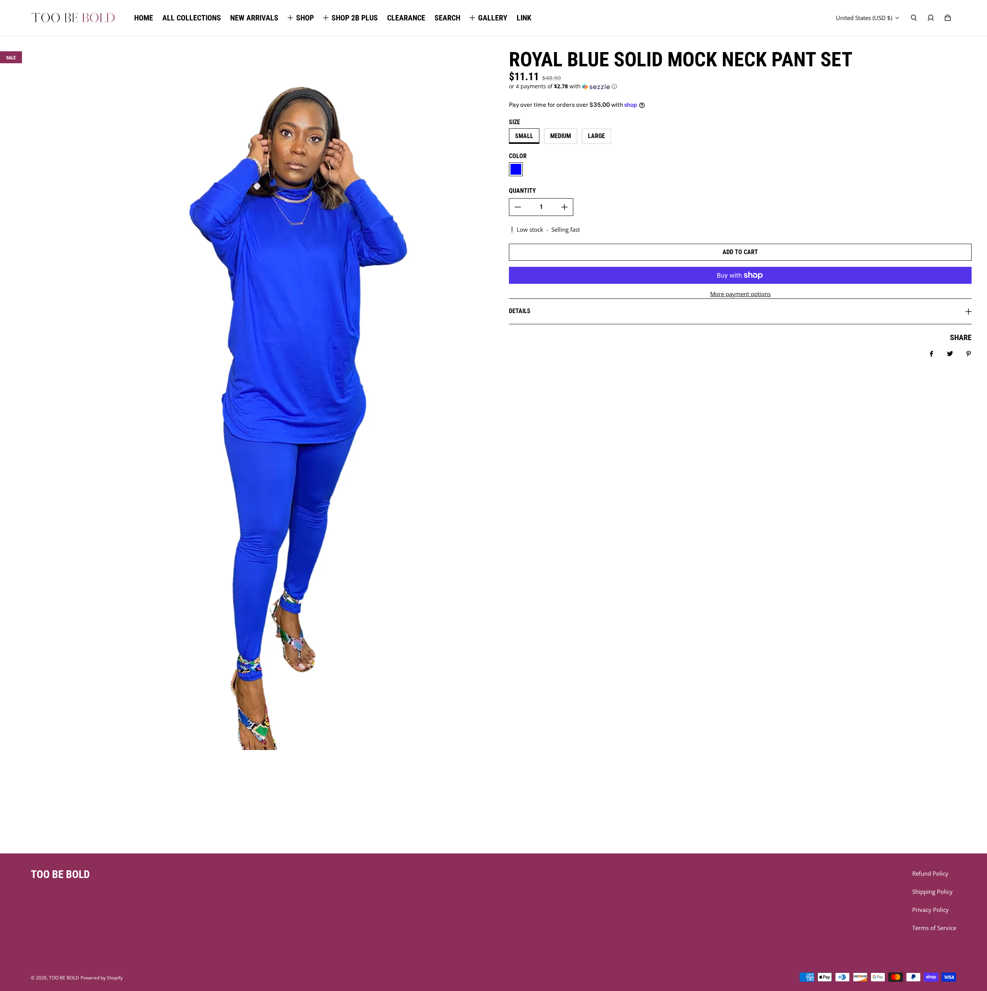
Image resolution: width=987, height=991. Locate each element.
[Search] (913, 17)
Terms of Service (934, 928)
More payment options (740, 294)
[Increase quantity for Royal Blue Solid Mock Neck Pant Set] (564, 207)
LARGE (596, 136)
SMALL (524, 136)
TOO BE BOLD (64, 977)
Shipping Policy (932, 892)
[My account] (930, 17)
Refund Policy (930, 874)
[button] (740, 86)
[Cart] (947, 17)
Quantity (522, 190)
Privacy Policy (930, 910)
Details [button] (520, 311)
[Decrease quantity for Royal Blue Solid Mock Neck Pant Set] (517, 207)
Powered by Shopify (102, 977)
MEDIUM (560, 136)
